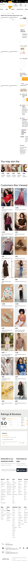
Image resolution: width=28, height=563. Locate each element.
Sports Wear (8, 13)
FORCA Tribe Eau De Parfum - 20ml (7, 404)
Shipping (26, 512)
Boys (25, 494)
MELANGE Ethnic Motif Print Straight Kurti (3, 176)
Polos (13, 13)
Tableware (9, 517)
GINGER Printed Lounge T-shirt (20, 235)
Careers (20, 512)
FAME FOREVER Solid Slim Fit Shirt (20, 355)
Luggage (2, 515)
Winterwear (3, 491)
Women (25, 481)
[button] (14, 19)
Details (23, 90)
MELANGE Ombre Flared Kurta (20, 209)
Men (3, 13)
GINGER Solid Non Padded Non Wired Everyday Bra (20, 331)
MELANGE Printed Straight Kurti (19, 176)
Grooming (9, 491)
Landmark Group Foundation (20, 519)
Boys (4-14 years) (13, 510)
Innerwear (9, 489)
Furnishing (9, 514)
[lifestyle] (5, 559)
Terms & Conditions (16, 560)
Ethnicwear (3, 483)
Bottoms (2, 484)
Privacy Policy (24, 560)
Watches (8, 492)
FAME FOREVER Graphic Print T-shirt (20, 379)
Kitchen (8, 515)
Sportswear (3, 496)
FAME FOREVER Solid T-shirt (24, 176)
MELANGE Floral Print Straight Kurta (9, 176)
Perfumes (20, 494)
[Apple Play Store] (21, 470)
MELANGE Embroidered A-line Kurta (20, 404)
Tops (2, 481)
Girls (25, 496)
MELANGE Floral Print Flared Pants (20, 306)
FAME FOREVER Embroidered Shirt (7, 235)
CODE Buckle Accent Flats (20, 258)
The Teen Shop (13, 501)
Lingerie (2, 492)
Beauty (2, 497)
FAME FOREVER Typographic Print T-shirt (7, 210)
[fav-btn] (4, 166)
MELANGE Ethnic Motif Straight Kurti (6, 379)
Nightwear (3, 494)
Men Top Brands (25, 491)
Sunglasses (9, 494)
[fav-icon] (15, 4)
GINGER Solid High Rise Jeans (20, 281)
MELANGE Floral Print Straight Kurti (14, 176)
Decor (8, 512)
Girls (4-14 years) (13, 522)
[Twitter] (23, 548)
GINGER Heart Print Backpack (7, 305)
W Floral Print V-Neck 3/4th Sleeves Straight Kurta (7, 355)
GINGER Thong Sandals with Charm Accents (7, 331)
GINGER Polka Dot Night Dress (6, 282)
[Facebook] (20, 548)
